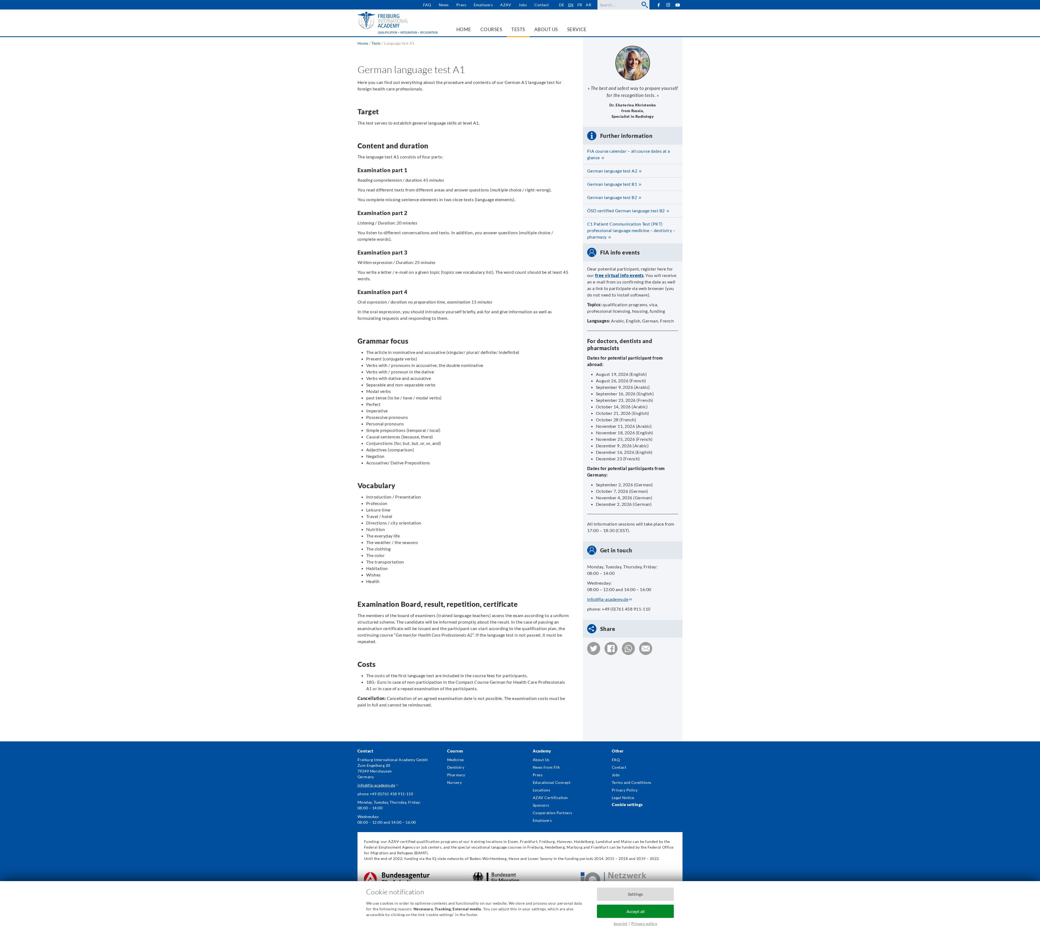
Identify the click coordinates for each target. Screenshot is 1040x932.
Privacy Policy (625, 790)
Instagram (668, 5)
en (571, 4)
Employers (483, 4)
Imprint (620, 923)
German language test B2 (612, 197)
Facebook (658, 4)
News (444, 4)
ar (588, 4)
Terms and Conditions (631, 782)
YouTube (677, 4)
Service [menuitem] (577, 29)
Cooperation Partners (552, 812)
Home (363, 43)
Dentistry (455, 767)
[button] (593, 648)
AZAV (505, 4)
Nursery (454, 782)
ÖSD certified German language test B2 (626, 210)
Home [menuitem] (463, 29)
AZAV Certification (550, 797)
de (561, 4)
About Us (541, 759)
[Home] (398, 22)
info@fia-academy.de (607, 599)
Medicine (455, 759)
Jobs (523, 4)
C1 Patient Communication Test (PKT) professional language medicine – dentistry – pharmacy (631, 230)
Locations (541, 790)
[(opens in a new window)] (397, 875)
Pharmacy (456, 775)
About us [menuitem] (546, 29)
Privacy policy (644, 923)
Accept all (635, 911)
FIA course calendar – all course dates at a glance (628, 154)
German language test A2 (612, 170)
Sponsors (541, 805)
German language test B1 (612, 184)
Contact (541, 4)
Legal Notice (623, 797)
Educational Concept (551, 782)
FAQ (427, 4)
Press (461, 4)
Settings (635, 894)
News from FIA (546, 767)
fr (579, 4)
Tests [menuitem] (518, 29)
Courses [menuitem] (491, 29)
